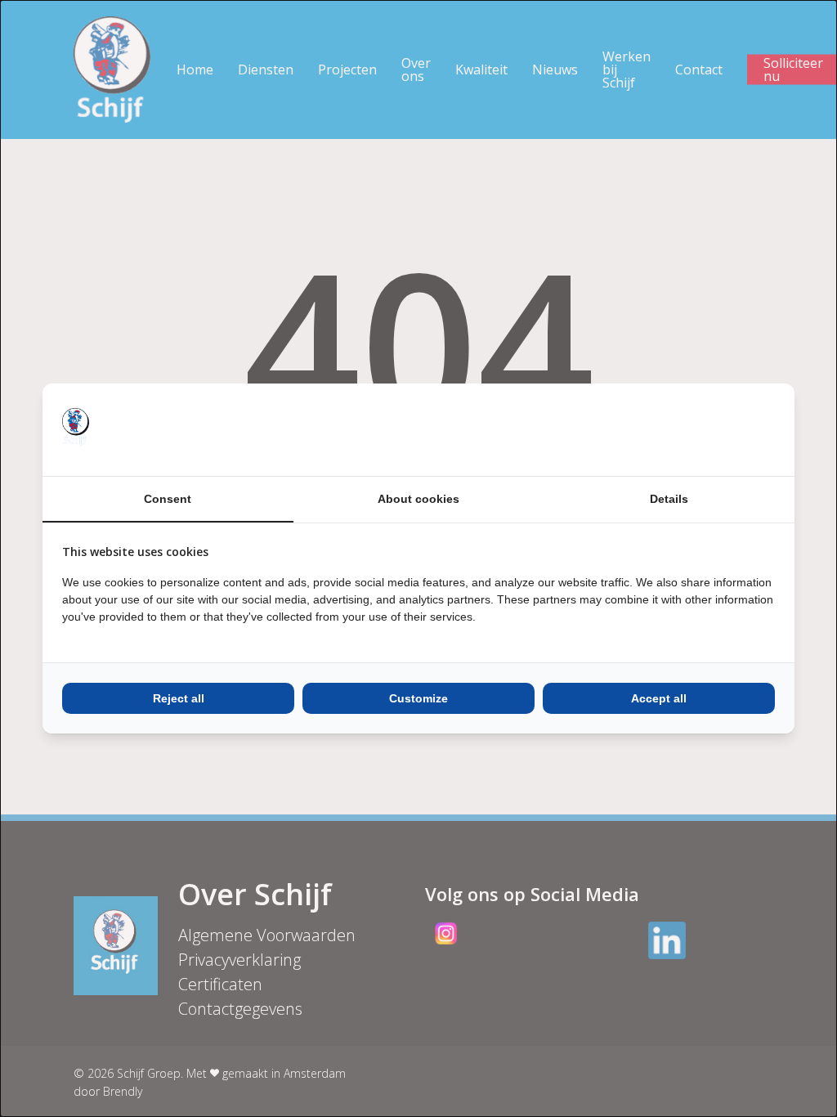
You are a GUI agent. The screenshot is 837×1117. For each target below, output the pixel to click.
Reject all (178, 698)
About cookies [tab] (418, 498)
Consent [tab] (167, 498)
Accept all (659, 698)
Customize (418, 698)
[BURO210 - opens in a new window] (713, 429)
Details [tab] (669, 498)
